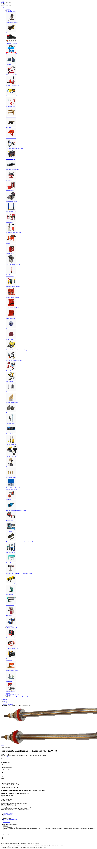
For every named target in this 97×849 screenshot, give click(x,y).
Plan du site (6, 815)
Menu (4, 7)
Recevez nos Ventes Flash (22, 696)
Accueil (8, 9)
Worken (2, 1)
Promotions (8, 10)
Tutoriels (8, 695)
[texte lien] (4, 699)
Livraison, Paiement (7, 814)
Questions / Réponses (8, 813)
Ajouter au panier (7, 767)
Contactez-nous (6, 822)
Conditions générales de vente (10, 819)
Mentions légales (7, 820)
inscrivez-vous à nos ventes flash (10, 824)
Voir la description (5, 756)
